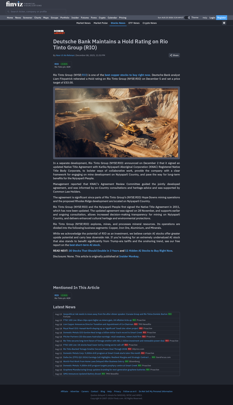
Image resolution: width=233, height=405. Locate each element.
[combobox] (36, 11)
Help (204, 17)
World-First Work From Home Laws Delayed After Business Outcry (93, 361)
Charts (37, 17)
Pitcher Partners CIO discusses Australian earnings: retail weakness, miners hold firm (102, 336)
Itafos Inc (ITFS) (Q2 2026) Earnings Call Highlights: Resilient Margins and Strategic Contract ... (107, 357)
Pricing (122, 17)
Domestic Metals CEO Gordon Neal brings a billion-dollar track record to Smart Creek (102, 332)
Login (212, 17)
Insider (75, 17)
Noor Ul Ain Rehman (65, 55)
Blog (103, 391)
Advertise (74, 391)
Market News (83, 22)
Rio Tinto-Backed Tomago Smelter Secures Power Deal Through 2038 (95, 349)
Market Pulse (101, 22)
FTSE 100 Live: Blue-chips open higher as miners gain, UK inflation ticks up (97, 320)
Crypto (102, 17)
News (18, 17)
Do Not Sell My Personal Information (155, 391)
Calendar (112, 17)
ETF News (134, 22)
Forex (94, 17)
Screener (27, 17)
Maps (46, 17)
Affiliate (64, 391)
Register (221, 17)
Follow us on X (129, 391)
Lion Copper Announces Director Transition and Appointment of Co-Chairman (98, 324)
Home (10, 17)
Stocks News (118, 22)
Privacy (117, 391)
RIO (84, 75)
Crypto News (150, 22)
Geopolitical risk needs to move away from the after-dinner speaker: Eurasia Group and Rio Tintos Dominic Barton (115, 314)
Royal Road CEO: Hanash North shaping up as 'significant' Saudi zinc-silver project (100, 328)
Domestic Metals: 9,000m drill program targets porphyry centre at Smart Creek (100, 365)
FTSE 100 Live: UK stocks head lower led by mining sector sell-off (93, 345)
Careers (85, 391)
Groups (54, 17)
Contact (94, 391)
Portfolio (64, 17)
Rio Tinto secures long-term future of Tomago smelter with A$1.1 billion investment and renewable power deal (114, 340)
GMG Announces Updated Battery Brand (82, 373)
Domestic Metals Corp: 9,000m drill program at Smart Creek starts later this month (101, 353)
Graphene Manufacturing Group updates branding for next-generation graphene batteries (104, 369)
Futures (85, 17)
